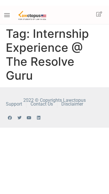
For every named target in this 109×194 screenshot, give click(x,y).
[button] (7, 15)
